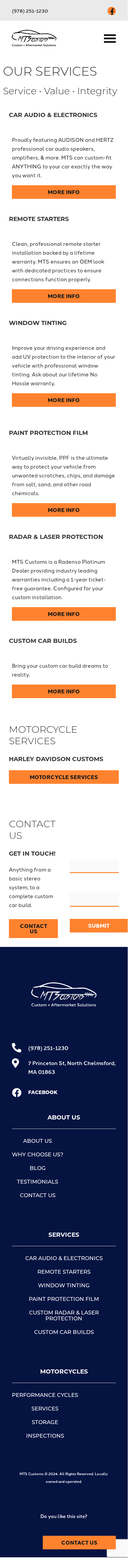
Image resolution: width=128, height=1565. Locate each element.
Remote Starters (64, 1272)
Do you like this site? (63, 1516)
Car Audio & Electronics (64, 1259)
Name (78, 854)
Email (78, 888)
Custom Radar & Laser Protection (64, 1316)
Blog (38, 1168)
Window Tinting (64, 1286)
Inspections (45, 1436)
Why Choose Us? (37, 1155)
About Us (37, 1141)
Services (45, 1409)
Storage (45, 1423)
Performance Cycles (45, 1395)
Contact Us (38, 1196)
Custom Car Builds (64, 1332)
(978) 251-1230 (30, 10)
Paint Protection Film (64, 1299)
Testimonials (37, 1182)
